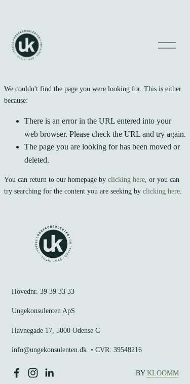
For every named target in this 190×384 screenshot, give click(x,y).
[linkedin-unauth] (49, 373)
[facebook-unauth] (17, 373)
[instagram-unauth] (33, 373)
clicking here (126, 179)
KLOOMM (163, 373)
